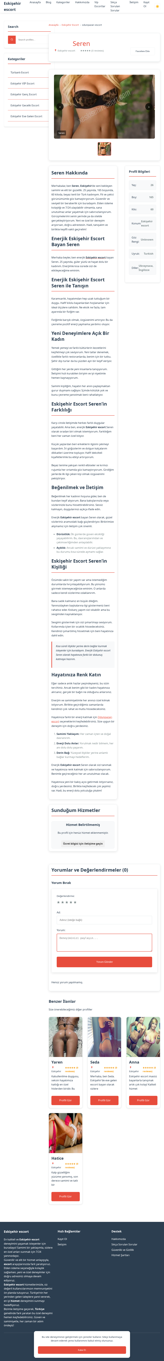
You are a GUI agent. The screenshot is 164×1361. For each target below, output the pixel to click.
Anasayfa (35, 2)
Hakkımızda (82, 2)
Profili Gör (65, 1100)
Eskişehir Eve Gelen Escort (26, 116)
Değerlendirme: (66, 896)
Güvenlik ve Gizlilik (122, 1250)
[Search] (12, 40)
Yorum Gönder (104, 962)
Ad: (59, 912)
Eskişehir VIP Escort (22, 83)
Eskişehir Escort (70, 24)
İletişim (134, 2)
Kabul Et (82, 1350)
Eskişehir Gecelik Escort (25, 105)
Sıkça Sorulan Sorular (115, 6)
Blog (48, 2)
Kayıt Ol (62, 1239)
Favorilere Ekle (143, 51)
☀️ (157, 6)
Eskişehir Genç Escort (24, 94)
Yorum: (61, 930)
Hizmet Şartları (120, 1255)
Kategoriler (63, 2)
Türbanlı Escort (20, 72)
